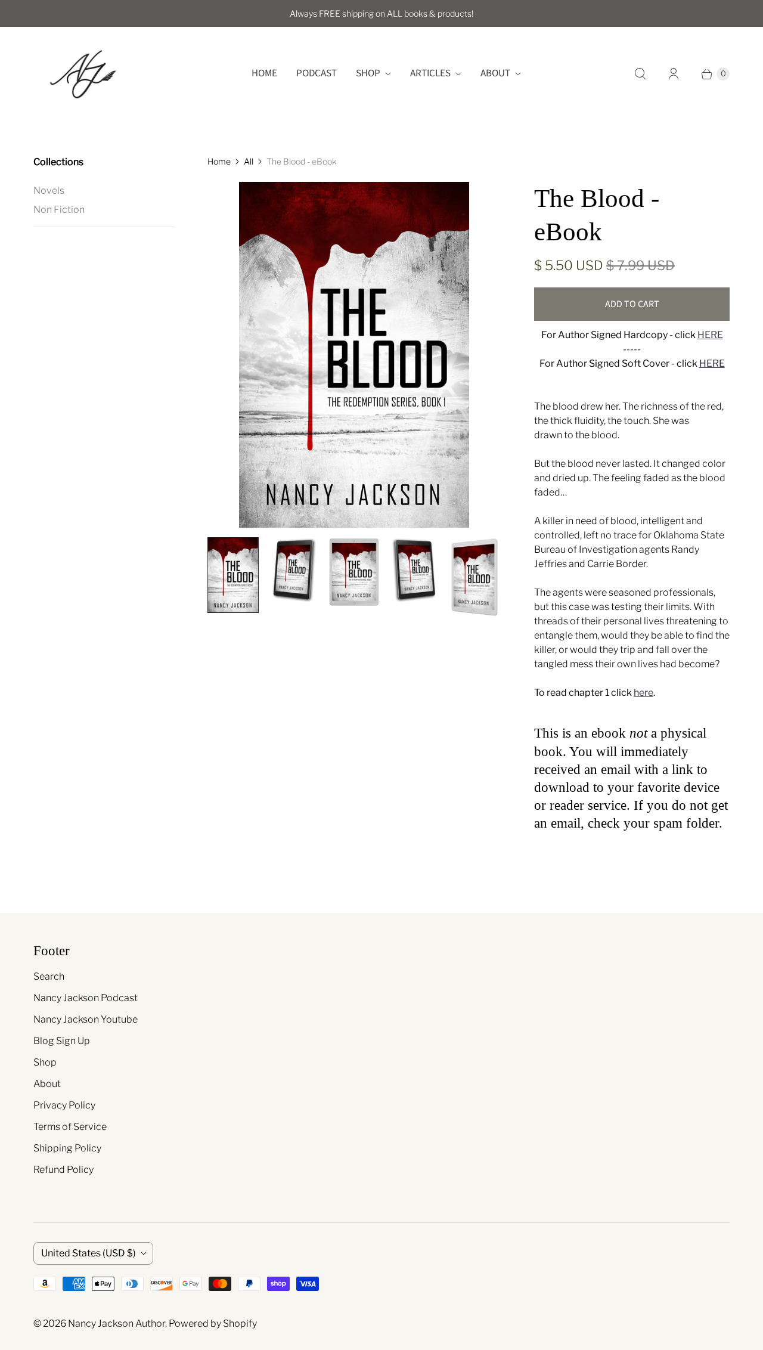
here (643, 692)
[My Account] (673, 74)
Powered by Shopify (213, 1323)
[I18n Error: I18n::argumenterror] (294, 569)
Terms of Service (70, 1126)
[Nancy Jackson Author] (82, 74)
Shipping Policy (67, 1148)
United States (88, 1253)
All (248, 161)
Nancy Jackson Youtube (85, 1019)
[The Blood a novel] (354, 355)
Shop (368, 73)
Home (264, 73)
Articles (430, 73)
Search (48, 976)
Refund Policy (63, 1169)
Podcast (316, 73)
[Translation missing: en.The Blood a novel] (233, 575)
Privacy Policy (64, 1105)
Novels (48, 190)
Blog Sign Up (61, 1040)
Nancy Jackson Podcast (85, 998)
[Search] (640, 74)
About (495, 73)
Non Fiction (59, 209)
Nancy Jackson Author (116, 1323)
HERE (710, 334)
